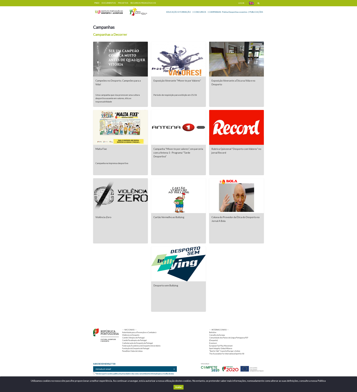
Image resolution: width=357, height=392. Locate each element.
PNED (96, 3)
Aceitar (178, 387)
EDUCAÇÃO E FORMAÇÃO (178, 12)
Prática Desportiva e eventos (234, 12)
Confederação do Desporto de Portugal (137, 343)
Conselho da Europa (217, 335)
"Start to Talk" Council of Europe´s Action (224, 351)
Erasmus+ (213, 343)
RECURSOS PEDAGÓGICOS (143, 3)
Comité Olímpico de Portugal (133, 338)
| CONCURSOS (199, 12)
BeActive (212, 332)
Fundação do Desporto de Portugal (135, 348)
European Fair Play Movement (220, 346)
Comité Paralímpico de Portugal (134, 340)
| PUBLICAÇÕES (255, 12)
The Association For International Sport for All (226, 354)
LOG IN (241, 3)
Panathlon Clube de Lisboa (132, 351)
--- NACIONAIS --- (129, 330)
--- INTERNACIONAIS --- (219, 330)
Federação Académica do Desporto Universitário (141, 346)
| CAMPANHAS (214, 12)
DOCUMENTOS (109, 3)
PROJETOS (123, 3)
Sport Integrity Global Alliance (220, 348)
